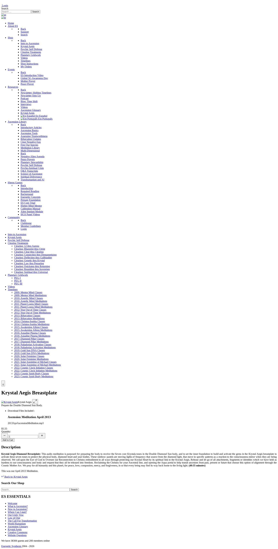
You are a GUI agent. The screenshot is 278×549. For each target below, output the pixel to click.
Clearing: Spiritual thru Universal (31, 272)
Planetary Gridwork (18, 275)
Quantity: (6, 431)
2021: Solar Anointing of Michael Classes (35, 362)
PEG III (18, 283)
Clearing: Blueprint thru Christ (29, 249)
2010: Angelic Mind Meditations (30, 301)
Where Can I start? (17, 512)
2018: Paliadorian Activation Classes (32, 344)
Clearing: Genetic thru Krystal (29, 260)
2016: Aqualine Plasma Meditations (32, 335)
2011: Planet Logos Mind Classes (31, 304)
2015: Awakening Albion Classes (31, 327)
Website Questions (17, 535)
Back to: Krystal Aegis (16, 476)
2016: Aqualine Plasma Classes (30, 333)
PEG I (17, 278)
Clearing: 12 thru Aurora (26, 246)
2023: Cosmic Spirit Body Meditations (33, 376)
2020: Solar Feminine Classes (29, 356)
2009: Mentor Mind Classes (28, 292)
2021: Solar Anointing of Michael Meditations (37, 364)
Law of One (14, 517)
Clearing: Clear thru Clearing (29, 251)
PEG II (17, 280)
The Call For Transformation (22, 520)
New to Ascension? (18, 509)
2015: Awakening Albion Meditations (33, 330)
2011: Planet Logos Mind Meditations (33, 307)
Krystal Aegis (15, 237)
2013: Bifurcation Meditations (29, 318)
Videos (11, 286)
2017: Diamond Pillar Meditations (31, 341)
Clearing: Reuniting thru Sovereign (32, 269)
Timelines (13, 289)
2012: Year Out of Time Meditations (32, 312)
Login (4, 5)
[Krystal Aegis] (9, 402)
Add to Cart (8, 440)
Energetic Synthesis (11, 546)
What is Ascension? (18, 506)
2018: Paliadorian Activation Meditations (35, 347)
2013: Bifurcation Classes (27, 315)
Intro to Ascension (17, 234)
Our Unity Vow (16, 515)
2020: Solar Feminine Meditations (31, 359)
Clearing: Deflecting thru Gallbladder (33, 257)
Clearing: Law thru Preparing (29, 263)
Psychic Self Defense (18, 240)
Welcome (12, 503)
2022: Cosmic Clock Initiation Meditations (35, 370)
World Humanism (17, 523)
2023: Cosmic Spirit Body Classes (31, 373)
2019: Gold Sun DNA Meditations (31, 353)
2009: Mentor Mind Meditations (30, 295)
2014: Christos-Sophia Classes (29, 321)
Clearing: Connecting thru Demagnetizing (35, 254)
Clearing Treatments (18, 243)
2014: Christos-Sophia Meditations (31, 324)
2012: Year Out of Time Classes (30, 309)
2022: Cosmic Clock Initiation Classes (33, 367)
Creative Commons (17, 532)
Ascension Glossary (18, 526)
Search (4, 8)
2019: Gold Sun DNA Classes (29, 350)
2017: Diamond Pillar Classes (29, 338)
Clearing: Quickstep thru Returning (32, 266)
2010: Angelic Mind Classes (28, 298)
